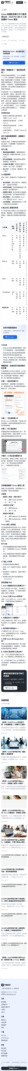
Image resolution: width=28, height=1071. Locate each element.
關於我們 (3, 1048)
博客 (2, 1027)
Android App (5, 1038)
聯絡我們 (3, 1025)
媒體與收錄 (4, 1056)
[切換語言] (13, 2)
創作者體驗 (4, 1053)
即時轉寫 (3, 1002)
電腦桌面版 (4, 1040)
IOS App (3, 1035)
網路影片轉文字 (5, 1007)
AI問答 (3, 1009)
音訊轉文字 (4, 1004)
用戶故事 (3, 1051)
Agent (3, 1012)
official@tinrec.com (11, 994)
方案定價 (3, 1022)
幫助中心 (3, 1020)
